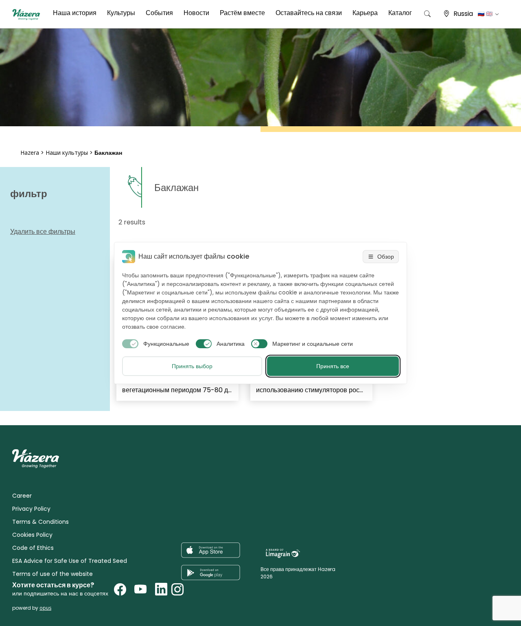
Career (22, 496)
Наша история (74, 13)
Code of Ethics (33, 548)
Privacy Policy (31, 509)
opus (45, 607)
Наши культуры (67, 152)
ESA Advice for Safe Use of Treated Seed (69, 561)
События (159, 13)
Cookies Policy (32, 535)
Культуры (121, 13)
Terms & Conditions (40, 522)
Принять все (332, 366)
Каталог (400, 13)
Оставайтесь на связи (309, 13)
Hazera (29, 152)
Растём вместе (242, 13)
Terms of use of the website (52, 574)
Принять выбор (192, 366)
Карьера (365, 13)
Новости (196, 13)
